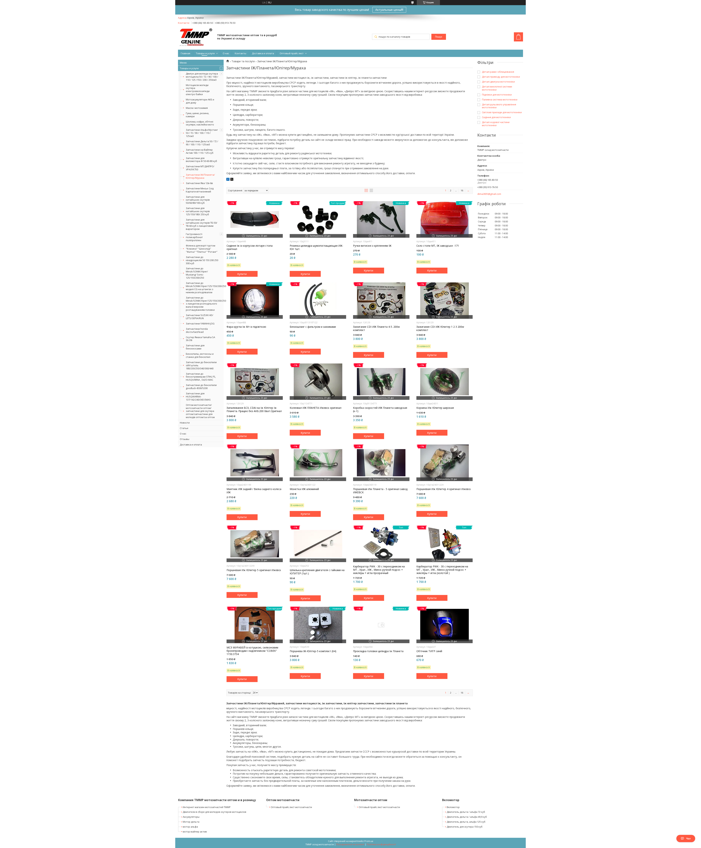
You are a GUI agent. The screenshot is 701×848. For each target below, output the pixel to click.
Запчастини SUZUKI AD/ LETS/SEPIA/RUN (199, 316)
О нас (226, 53)
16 (462, 190)
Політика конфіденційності (381, 844)
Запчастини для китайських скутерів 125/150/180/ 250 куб (198, 211)
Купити (242, 274)
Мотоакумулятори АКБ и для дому (200, 101)
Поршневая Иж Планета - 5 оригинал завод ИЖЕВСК (380, 490)
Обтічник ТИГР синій (429, 651)
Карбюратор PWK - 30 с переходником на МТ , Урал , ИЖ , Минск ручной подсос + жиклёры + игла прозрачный (379, 570)
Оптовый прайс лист (292, 53)
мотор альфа (190, 826)
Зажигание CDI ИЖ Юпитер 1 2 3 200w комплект (440, 328)
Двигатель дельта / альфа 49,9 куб (467, 816)
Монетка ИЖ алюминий (304, 489)
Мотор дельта (191, 821)
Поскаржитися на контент (350, 844)
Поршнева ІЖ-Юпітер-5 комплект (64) (313, 651)
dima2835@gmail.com (489, 194)
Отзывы (184, 439)
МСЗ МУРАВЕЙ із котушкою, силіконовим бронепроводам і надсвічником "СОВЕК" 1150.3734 (252, 651)
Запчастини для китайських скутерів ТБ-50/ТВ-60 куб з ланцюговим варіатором (201, 224)
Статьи (184, 428)
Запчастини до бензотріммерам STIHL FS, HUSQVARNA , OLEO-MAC (201, 377)
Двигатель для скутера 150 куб (464, 826)
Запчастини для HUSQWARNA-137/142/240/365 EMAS (198, 396)
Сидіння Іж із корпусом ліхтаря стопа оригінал (250, 247)
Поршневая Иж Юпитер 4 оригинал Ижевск (443, 489)
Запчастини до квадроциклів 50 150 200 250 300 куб (202, 260)
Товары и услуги (205, 53)
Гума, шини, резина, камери (197, 115)
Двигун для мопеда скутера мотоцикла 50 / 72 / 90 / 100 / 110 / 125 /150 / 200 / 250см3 (202, 76)
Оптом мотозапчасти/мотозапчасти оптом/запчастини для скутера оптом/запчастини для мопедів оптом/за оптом (200, 411)
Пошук (438, 36)
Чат (688, 838)
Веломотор (453, 807)
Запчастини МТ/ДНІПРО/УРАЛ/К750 (200, 168)
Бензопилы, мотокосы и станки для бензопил (200, 355)
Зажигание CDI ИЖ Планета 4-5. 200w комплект (376, 328)
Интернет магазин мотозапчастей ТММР (207, 807)
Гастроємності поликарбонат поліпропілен (194, 237)
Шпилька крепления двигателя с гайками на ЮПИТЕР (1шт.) (317, 571)
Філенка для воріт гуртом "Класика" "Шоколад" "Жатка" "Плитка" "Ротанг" (201, 248)
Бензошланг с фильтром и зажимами (313, 326)
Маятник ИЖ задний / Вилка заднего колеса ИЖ (254, 490)
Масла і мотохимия (197, 108)
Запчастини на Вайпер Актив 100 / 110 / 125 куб (199, 151)
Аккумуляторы (191, 816)
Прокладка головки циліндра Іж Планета (378, 651)
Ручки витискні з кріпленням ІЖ (372, 245)
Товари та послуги (243, 61)
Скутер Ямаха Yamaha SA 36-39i (200, 339)
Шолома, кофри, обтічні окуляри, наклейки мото (200, 123)
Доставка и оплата (263, 53)
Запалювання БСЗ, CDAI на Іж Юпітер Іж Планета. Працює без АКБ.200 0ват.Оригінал (254, 409)
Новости (185, 422)
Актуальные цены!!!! (389, 10)
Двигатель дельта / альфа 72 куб (466, 811)
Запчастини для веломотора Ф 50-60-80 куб (201, 159)
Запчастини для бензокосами (195, 347)
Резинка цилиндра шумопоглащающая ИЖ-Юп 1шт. (316, 247)
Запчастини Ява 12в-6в (199, 183)
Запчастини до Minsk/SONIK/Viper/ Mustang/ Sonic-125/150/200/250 (197, 273)
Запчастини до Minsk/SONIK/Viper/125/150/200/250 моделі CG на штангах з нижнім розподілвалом (205, 287)
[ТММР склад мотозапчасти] (196, 37)
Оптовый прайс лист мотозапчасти (291, 807)
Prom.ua (368, 841)
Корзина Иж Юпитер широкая (435, 407)
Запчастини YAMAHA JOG (200, 323)
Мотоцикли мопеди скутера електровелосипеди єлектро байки (198, 89)
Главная (185, 53)
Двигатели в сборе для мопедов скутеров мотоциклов (214, 811)
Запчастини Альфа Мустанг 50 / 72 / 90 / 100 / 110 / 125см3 (202, 133)
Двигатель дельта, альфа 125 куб (466, 821)
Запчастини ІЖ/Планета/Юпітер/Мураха (200, 176)
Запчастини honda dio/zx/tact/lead (197, 330)
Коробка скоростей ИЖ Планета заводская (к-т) (380, 409)
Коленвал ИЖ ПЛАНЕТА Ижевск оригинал (315, 407)
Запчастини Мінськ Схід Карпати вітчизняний (200, 190)
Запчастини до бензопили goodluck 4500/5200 (201, 386)
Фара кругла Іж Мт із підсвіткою (246, 326)
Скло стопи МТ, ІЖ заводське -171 (437, 245)
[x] (231, 179)
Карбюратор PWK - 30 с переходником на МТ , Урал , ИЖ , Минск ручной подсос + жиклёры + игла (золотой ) (442, 570)
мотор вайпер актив (195, 831)
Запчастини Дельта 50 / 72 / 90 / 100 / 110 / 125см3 (202, 143)
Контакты (240, 53)
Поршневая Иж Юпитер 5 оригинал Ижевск (254, 570)
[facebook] (227, 179)
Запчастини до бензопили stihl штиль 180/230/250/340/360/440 (201, 365)
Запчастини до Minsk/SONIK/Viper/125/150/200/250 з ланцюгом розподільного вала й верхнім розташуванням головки (205, 304)
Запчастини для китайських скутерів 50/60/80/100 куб (198, 200)
